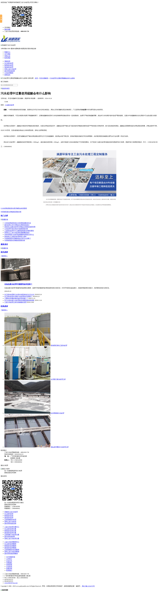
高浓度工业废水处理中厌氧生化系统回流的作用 (19, 227)
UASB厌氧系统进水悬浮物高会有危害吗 (14, 208)
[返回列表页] (5, 88)
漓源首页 (7, 61)
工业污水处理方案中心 (11, 527)
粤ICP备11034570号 (88, 586)
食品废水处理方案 (10, 532)
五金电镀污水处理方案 (11, 534)
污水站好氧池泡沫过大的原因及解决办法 (17, 223)
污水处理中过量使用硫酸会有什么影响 (62, 78)
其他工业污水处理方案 (11, 538)
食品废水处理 (8, 67)
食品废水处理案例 (10, 547)
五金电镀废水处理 (10, 519)
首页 (36, 78)
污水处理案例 (8, 73)
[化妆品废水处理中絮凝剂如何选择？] (15, 281)
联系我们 (9, 570)
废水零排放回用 (9, 71)
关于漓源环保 (10, 557)
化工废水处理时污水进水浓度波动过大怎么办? (19, 294)
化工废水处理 (8, 63)
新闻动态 (7, 75)
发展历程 (9, 568)
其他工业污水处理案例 (11, 551)
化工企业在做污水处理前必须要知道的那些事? (19, 300)
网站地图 (7, 29)
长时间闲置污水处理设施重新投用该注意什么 (19, 234)
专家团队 (9, 562)
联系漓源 (7, 58)
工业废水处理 (9, 105)
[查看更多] (4, 219)
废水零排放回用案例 (11, 553)
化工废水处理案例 (10, 544)
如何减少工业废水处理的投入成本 (15, 236)
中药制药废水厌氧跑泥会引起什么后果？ (17, 238)
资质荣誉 (9, 564)
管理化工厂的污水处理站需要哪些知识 (16, 232)
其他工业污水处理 (10, 521)
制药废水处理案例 (10, 546)
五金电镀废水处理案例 (11, 549)
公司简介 (9, 559)
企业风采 (9, 566)
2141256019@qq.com (10, 583)
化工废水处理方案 (10, 529)
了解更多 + (4, 256)
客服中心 (7, 52)
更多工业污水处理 (10, 69)
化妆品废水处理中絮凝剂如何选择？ (18, 284)
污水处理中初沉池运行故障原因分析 (16, 228)
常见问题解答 (43, 78)
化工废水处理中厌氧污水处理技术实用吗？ (18, 296)
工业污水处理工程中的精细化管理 (15, 302)
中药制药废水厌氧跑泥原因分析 (11, 212)
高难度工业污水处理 (11, 512)
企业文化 (9, 561)
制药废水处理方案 (10, 530)
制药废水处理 (8, 65)
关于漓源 (7, 54)
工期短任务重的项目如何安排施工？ (16, 298)
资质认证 (7, 56)
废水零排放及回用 (10, 523)
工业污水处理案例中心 (11, 542)
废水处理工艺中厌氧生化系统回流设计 (16, 225)
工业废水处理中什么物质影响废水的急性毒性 (19, 230)
